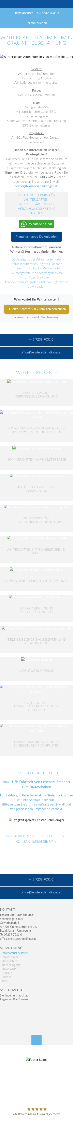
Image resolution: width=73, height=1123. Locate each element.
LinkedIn (20, 1008)
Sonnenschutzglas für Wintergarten (36, 268)
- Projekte (6, 973)
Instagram (20, 1016)
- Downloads (8, 969)
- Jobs (4, 981)
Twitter (12, 1008)
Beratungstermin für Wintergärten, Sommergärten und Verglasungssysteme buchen (36, 204)
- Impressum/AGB (11, 957)
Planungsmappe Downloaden (37, 236)
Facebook (3, 1008)
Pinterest (12, 1016)
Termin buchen (36, 23)
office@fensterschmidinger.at (18, 938)
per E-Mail (57, 804)
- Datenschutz (9, 961)
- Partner (5, 977)
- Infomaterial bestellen (14, 953)
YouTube (3, 1016)
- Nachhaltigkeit (10, 965)
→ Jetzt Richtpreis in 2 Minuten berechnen (36, 309)
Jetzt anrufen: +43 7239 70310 (37, 13)
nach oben (36, 1040)
